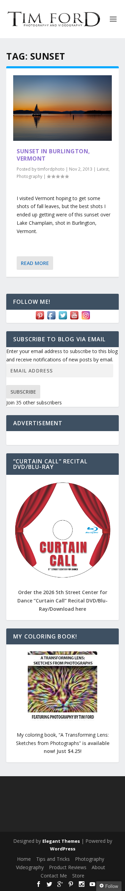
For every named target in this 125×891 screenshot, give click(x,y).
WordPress (62, 849)
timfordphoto (51, 169)
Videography (30, 867)
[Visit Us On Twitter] (62, 319)
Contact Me (54, 875)
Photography (29, 176)
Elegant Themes (61, 841)
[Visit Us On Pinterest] (39, 319)
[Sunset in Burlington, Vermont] (62, 108)
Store (78, 875)
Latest (103, 169)
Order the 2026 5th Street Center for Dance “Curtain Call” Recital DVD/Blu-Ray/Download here (62, 600)
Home (24, 859)
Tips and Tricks (53, 859)
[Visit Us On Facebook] (51, 319)
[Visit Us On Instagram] (85, 319)
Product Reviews (67, 867)
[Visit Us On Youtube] (74, 319)
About (98, 867)
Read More (35, 263)
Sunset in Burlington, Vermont (53, 154)
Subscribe (23, 391)
